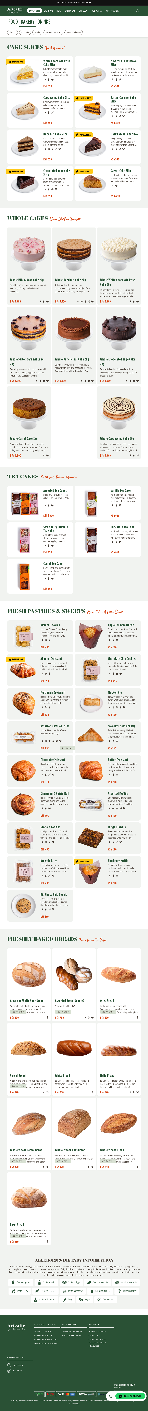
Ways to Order (42, 1331)
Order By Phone (43, 1335)
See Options (67, 748)
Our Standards (97, 1339)
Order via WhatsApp (132, 1396)
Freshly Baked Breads (73, 32)
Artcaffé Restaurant (28, 1401)
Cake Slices (12, 32)
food (13, 21)
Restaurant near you (46, 1343)
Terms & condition (71, 1331)
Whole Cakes (25, 32)
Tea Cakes (37, 32)
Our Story (94, 1335)
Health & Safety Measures (97, 1344)
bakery (28, 21)
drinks (44, 21)
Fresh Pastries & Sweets (53, 32)
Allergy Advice (97, 1331)
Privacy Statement (72, 1335)
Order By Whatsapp (45, 1339)
